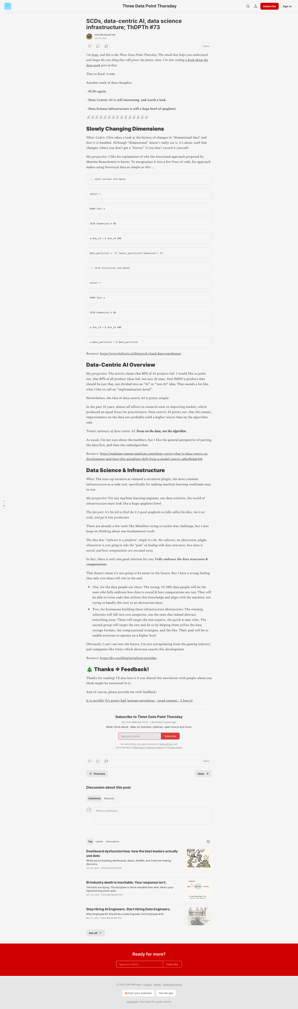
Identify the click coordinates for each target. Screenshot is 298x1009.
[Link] (81, 128)
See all (93, 933)
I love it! (187, 700)
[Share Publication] (255, 6)
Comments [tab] (94, 798)
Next (201, 773)
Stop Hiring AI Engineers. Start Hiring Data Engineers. (128, 909)
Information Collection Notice (148, 747)
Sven (95, 54)
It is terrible (95, 700)
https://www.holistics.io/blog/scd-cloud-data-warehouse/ (140, 353)
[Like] (89, 46)
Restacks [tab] (109, 798)
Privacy (147, 984)
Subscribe (269, 6)
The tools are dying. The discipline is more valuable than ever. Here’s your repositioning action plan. (129, 888)
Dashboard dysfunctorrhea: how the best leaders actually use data (132, 853)
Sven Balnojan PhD (105, 35)
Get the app (166, 993)
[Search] (248, 6)
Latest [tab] (99, 841)
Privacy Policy (175, 747)
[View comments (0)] (98, 46)
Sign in (287, 6)
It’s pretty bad (116, 700)
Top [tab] (90, 841)
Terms (157, 984)
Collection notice (172, 984)
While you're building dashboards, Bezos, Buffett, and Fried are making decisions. (128, 862)
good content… (168, 700)
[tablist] (101, 798)
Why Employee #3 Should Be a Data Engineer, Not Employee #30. (125, 914)
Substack (132, 1001)
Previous (99, 773)
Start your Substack (140, 993)
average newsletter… (142, 700)
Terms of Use (165, 744)
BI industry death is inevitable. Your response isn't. (126, 882)
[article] (149, 862)
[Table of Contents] (3, 504)
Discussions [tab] (112, 841)
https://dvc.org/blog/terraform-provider (128, 658)
